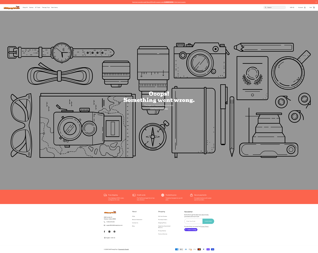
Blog (133, 226)
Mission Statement (137, 219)
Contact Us (135, 222)
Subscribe (208, 221)
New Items (54, 7)
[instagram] (109, 231)
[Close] (316, 2)
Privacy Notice (162, 230)
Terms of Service (162, 234)
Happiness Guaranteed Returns (164, 226)
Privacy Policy (204, 226)
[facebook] (104, 231)
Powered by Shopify (123, 249)
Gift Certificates (162, 216)
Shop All (25, 7)
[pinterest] (114, 231)
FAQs (133, 216)
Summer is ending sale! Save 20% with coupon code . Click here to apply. (159, 2)
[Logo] (11, 7)
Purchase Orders (162, 219)
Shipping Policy (162, 222)
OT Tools (37, 7)
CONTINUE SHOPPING (159, 109)
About (134, 211)
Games (31, 7)
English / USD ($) (110, 237)
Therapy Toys (46, 7)
